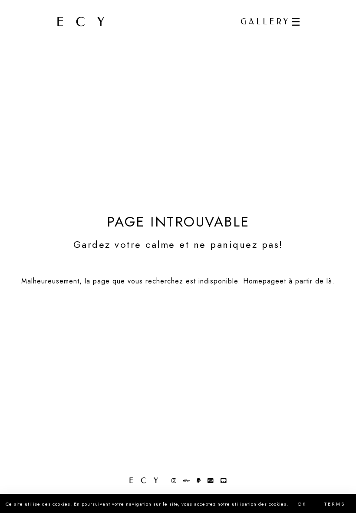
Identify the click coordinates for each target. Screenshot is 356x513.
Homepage (261, 281)
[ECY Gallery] (80, 22)
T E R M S (334, 503)
